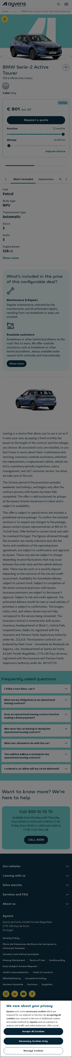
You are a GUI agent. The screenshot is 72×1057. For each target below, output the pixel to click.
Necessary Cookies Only (33, 1041)
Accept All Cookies (33, 1031)
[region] (36, 1028)
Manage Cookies (33, 1050)
